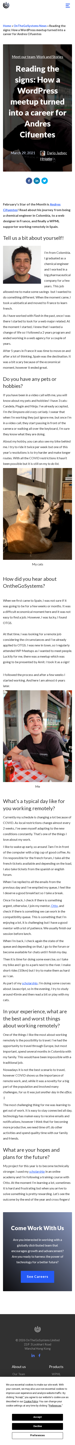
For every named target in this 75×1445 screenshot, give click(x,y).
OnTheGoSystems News (30, 26)
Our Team (18, 1374)
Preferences (37, 1435)
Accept (37, 1417)
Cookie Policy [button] (31, 1401)
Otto (54, 906)
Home (7, 26)
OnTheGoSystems (6, 5)
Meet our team (23, 56)
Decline (37, 1426)
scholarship (30, 983)
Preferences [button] (55, 1405)
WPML (56, 1374)
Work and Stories (49, 56)
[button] (29, 181)
